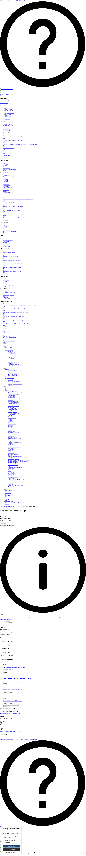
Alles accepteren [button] (11, 846)
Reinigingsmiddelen (7, 127)
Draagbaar (10, 475)
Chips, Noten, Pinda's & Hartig (9, 176)
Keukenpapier (6, 293)
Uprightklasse (11, 410)
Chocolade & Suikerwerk (8, 178)
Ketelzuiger (10, 457)
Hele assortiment (8, 109)
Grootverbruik (6, 184)
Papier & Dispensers (9, 113)
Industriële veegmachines (13, 459)
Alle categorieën (6, 130)
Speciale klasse (11, 434)
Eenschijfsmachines (12, 473)
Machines (5, 238)
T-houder (10, 420)
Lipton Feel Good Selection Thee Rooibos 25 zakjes (17, 678)
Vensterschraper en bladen (13, 406)
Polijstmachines (11, 444)
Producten (10, 443)
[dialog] (11, 840)
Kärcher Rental (8, 116)
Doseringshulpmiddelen (13, 477)
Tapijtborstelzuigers (12, 418)
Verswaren (5, 191)
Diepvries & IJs (6, 180)
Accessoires (5, 237)
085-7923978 (17, 731)
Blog (4, 166)
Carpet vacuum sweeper (13, 480)
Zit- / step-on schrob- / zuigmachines (16, 392)
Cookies (4, 170)
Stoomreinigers (11, 426)
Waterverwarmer (11, 397)
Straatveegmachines (12, 424)
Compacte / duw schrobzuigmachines (16, 479)
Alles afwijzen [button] (11, 849)
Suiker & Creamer (6, 188)
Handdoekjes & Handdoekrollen (9, 292)
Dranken (4, 182)
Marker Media (38, 853)
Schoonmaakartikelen (7, 129)
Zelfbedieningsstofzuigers (13, 394)
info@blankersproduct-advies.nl (7, 731)
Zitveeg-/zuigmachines (13, 391)
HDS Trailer (10, 466)
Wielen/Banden (11, 395)
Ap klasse (10, 481)
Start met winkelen (4, 103)
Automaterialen (6, 175)
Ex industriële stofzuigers (13, 469)
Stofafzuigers (11, 428)
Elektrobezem (11, 472)
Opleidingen (8, 114)
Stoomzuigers (11, 425)
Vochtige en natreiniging (13, 401)
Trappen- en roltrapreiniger (13, 413)
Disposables (5, 181)
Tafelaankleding (6, 190)
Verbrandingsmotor (12, 404)
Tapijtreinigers (6, 245)
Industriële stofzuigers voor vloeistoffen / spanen (18, 460)
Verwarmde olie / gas (12, 403)
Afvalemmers (11, 484)
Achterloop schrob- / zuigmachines (15, 485)
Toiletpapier (5, 297)
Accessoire (10, 487)
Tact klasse (10, 419)
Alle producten (6, 158)
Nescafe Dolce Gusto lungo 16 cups (12, 689)
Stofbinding (10, 427)
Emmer (9, 471)
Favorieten (7, 119)
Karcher (7, 115)
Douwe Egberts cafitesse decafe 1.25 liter (14, 667)
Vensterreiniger (11, 407)
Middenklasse (11, 453)
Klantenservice (6, 164)
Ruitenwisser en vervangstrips (14, 438)
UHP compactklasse (12, 412)
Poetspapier (5, 296)
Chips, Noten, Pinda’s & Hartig (14, 365)
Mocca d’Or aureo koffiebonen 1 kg (12, 701)
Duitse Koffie (20, 506)
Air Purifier (10, 483)
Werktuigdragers (11, 396)
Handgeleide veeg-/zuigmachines (15, 467)
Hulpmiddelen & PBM (7, 124)
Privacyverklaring (6, 168)
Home (4, 163)
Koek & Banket (6, 186)
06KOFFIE (10, 619)
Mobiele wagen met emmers (14, 451)
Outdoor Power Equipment (14, 447)
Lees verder (10, 837)
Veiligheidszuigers (12, 408)
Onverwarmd (11, 449)
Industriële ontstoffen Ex (13, 462)
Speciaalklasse (11, 436)
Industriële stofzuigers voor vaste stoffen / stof (17, 461)
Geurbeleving (8, 117)
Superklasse (10, 421)
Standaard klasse (11, 431)
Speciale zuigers (11, 433)
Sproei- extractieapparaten (13, 432)
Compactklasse (11, 478)
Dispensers (5, 291)
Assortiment (2, 713)
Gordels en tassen (12, 468)
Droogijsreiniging (12, 474)
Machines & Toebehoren (8, 125)
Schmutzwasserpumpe (13, 437)
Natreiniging (10, 450)
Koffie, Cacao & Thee (7, 187)
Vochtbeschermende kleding (14, 402)
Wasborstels (10, 400)
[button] (11, 852)
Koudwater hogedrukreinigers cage (15, 456)
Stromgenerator (11, 422)
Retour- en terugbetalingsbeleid (9, 169)
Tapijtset (10, 415)
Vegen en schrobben (12, 409)
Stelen (9, 430)
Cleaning (7, 111)
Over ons (5, 165)
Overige (9, 445)
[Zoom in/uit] (0, 854)
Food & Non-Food (9, 110)
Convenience (5, 179)
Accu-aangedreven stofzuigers (14, 486)
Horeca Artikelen (6, 185)
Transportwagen (11, 414)
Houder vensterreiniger (13, 463)
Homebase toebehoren (13, 465)
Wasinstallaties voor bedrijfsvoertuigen (16, 398)
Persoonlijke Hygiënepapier (8, 295)
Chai (9, 645)
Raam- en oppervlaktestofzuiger (15, 442)
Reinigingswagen (11, 439)
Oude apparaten (6, 241)
